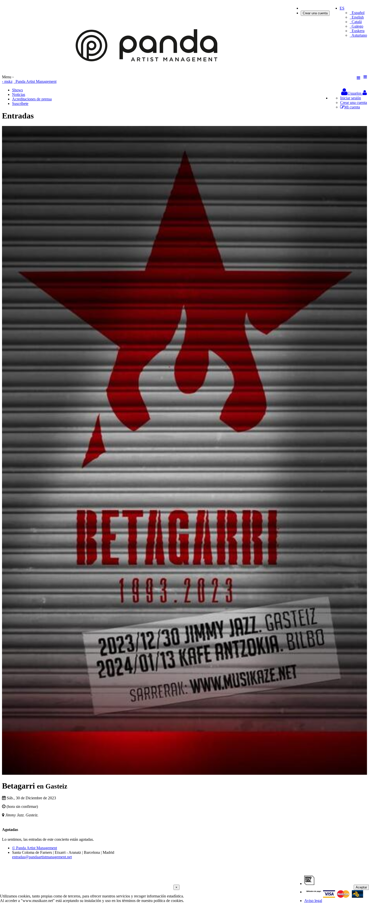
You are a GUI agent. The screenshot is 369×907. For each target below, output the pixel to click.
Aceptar (361, 887)
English (357, 17)
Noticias (18, 94)
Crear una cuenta (315, 13)
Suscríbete (20, 103)
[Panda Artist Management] (149, 72)
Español (357, 13)
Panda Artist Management (35, 81)
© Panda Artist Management (34, 848)
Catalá (356, 22)
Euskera (357, 31)
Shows (17, 90)
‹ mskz (7, 81)
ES (342, 8)
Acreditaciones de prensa (32, 99)
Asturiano (358, 35)
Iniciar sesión (311, 8)
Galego (356, 26)
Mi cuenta (352, 107)
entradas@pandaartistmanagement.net (42, 857)
